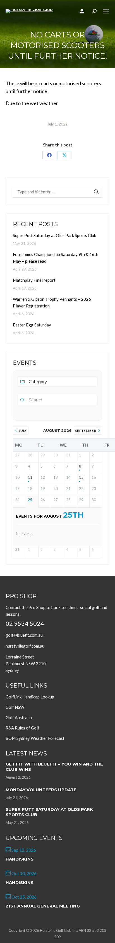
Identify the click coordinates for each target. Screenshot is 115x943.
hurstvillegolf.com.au (25, 645)
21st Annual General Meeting (43, 906)
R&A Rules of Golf (22, 727)
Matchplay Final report (34, 280)
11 (30, 477)
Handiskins (19, 859)
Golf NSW (15, 707)
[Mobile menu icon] (105, 11)
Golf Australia (19, 717)
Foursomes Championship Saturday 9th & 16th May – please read (55, 258)
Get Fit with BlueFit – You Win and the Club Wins (54, 766)
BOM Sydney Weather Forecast (35, 738)
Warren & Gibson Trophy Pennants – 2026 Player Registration (52, 302)
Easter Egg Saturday (32, 324)
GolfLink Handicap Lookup (30, 696)
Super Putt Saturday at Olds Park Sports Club (54, 235)
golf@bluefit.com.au (24, 635)
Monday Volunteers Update (41, 789)
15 (81, 477)
